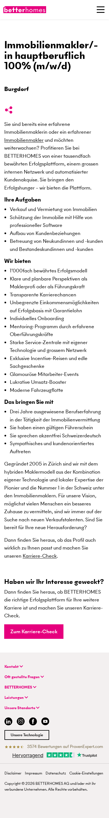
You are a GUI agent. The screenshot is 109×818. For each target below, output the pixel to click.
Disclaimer (13, 773)
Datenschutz (56, 773)
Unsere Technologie (27, 735)
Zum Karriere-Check (33, 631)
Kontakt (12, 666)
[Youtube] (45, 722)
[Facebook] (33, 722)
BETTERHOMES (18, 687)
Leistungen (14, 697)
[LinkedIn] (7, 722)
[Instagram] (21, 722)
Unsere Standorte (20, 708)
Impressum (33, 773)
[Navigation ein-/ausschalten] (101, 9)
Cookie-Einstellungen (86, 773)
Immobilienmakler (24, 139)
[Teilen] (8, 111)
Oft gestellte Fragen (22, 677)
